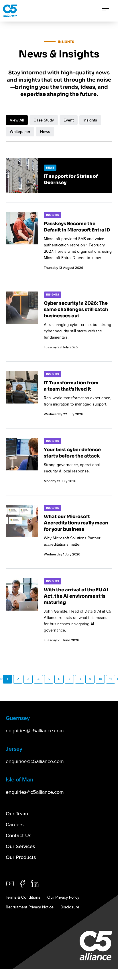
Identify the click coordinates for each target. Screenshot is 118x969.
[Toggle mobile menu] (105, 11)
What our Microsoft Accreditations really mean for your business (76, 523)
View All (17, 120)
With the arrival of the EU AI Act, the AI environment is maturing (76, 596)
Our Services (20, 846)
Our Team (17, 813)
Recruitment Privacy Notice (30, 907)
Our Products (21, 857)
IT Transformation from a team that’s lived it (71, 386)
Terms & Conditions (23, 897)
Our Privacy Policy (63, 897)
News (45, 131)
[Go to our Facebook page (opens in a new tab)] (22, 883)
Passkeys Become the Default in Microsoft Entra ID (77, 227)
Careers (14, 824)
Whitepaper (20, 131)
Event (69, 120)
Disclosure (69, 907)
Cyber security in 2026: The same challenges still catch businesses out (76, 309)
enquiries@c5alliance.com (35, 730)
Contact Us (18, 835)
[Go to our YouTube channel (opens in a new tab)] (10, 883)
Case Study (44, 120)
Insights (90, 120)
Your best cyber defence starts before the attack (72, 453)
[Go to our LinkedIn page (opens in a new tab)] (34, 883)
